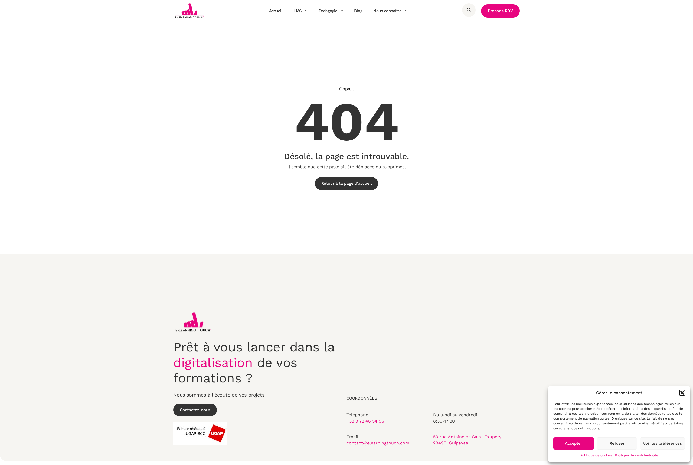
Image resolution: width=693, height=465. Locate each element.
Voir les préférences (662, 443)
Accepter (573, 443)
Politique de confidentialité (636, 455)
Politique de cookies (596, 455)
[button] (682, 392)
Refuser (617, 443)
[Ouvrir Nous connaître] (406, 11)
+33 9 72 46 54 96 (365, 421)
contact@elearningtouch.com (377, 443)
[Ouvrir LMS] (306, 11)
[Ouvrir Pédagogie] (342, 11)
